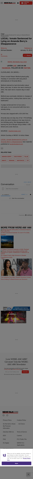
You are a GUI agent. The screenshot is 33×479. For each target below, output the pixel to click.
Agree (16, 463)
